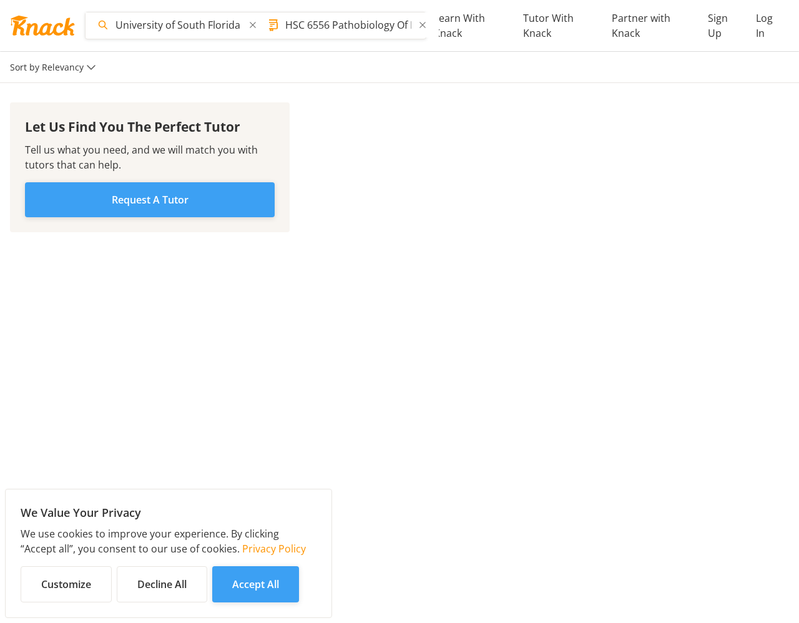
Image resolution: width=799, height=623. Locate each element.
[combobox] (178, 24)
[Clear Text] (253, 25)
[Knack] (42, 26)
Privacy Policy (274, 549)
